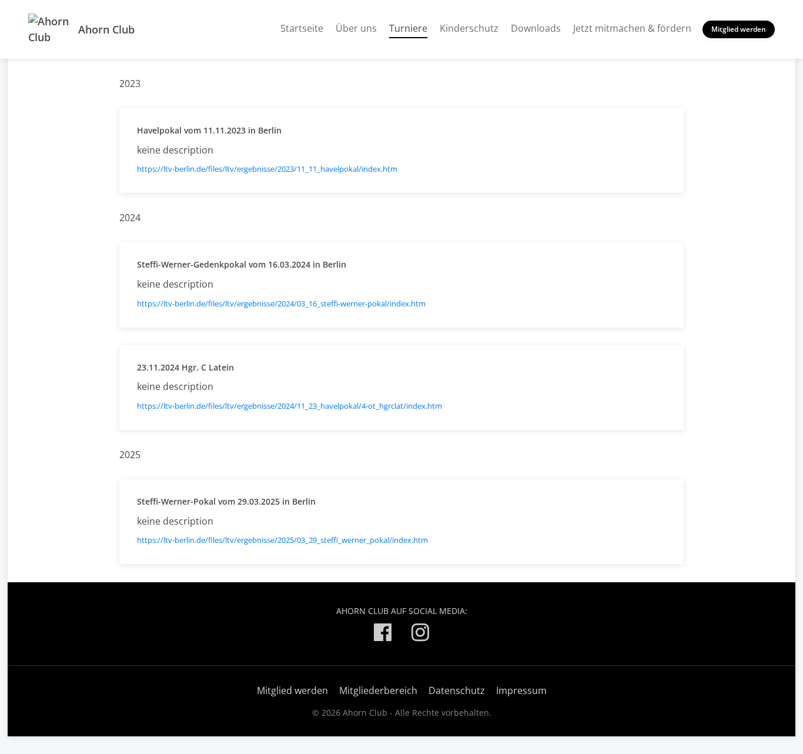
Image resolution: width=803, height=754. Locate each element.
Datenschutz (457, 690)
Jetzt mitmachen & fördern (632, 28)
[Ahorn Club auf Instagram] (420, 634)
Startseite (301, 28)
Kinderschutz (469, 28)
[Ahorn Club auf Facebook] (383, 634)
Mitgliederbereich (378, 690)
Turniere (408, 28)
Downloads (536, 28)
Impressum (521, 690)
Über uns (356, 28)
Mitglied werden (738, 29)
